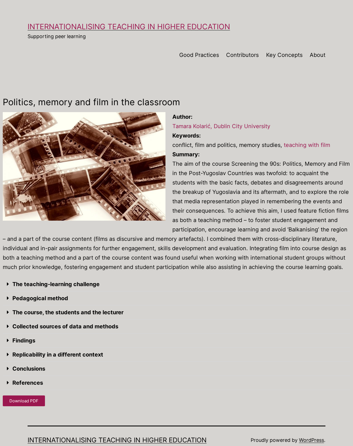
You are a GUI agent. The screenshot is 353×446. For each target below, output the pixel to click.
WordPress (311, 440)
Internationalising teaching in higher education (129, 26)
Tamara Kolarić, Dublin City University (221, 126)
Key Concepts (284, 55)
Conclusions (28, 368)
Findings (23, 340)
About (317, 55)
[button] (176, 284)
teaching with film (307, 145)
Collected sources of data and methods (65, 326)
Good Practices (199, 55)
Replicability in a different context (57, 354)
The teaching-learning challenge (56, 284)
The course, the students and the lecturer (68, 312)
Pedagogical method (40, 298)
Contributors (242, 55)
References (27, 382)
